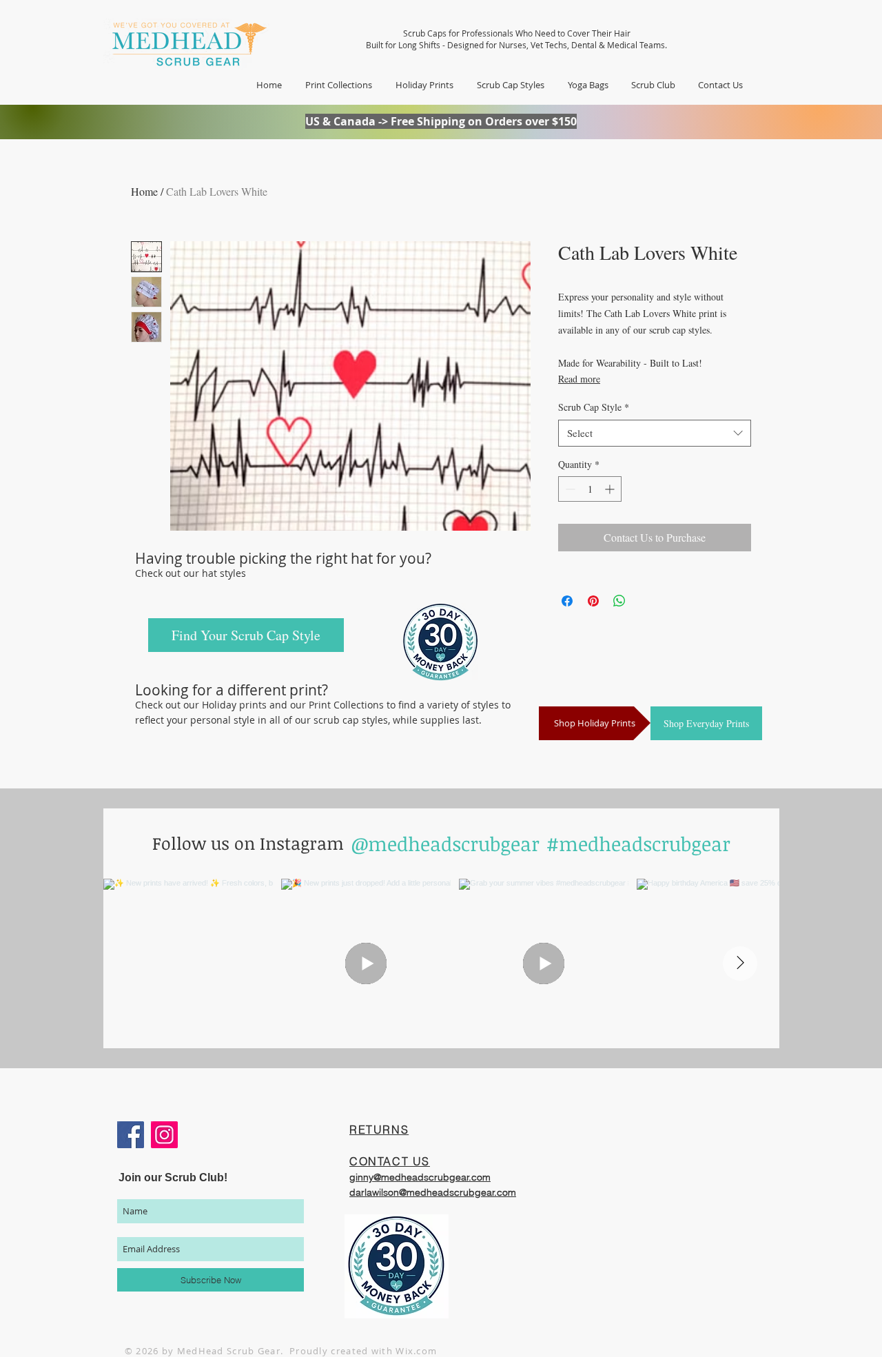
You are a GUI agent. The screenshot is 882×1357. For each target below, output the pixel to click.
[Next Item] (740, 963)
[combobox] (654, 433)
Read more (579, 378)
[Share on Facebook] (567, 601)
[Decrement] (568, 489)
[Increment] (610, 489)
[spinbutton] (589, 489)
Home (144, 191)
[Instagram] (164, 1134)
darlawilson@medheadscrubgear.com (432, 1192)
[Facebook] (130, 1134)
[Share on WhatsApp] (619, 601)
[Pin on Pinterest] (593, 601)
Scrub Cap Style (593, 407)
